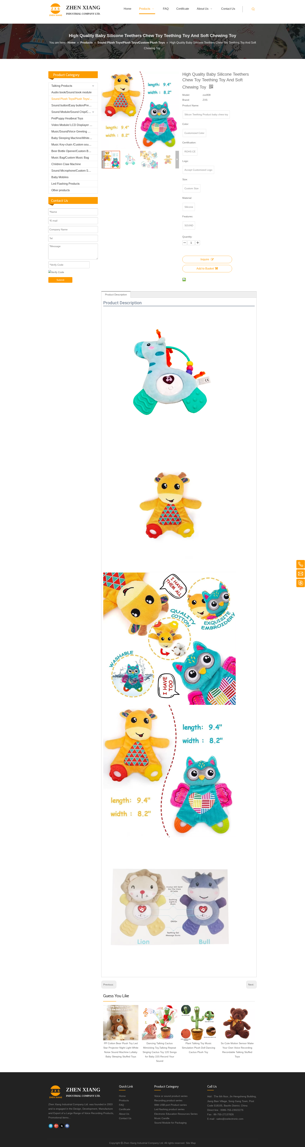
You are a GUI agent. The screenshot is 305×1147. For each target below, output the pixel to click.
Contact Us (125, 1118)
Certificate (124, 1109)
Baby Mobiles (59, 177)
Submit (60, 280)
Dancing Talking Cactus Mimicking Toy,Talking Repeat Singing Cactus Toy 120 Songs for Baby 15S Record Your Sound (160, 1052)
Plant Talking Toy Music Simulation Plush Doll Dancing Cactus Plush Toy (198, 1048)
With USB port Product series (170, 1104)
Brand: (186, 99)
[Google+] (56, 1126)
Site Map (191, 1143)
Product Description (116, 294)
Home (122, 1096)
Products (124, 1100)
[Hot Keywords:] (253, 9)
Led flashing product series (169, 1109)
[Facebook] (67, 1126)
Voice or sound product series (170, 1096)
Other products (60, 190)
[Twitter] (61, 1126)
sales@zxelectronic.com (229, 1118)
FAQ (121, 1104)
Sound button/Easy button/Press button (74, 105)
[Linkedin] (51, 1126)
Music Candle (161, 1118)
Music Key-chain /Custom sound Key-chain (74, 144)
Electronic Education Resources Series (176, 1113)
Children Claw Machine (66, 164)
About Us (124, 1113)
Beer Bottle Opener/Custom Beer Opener (74, 151)
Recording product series (168, 1100)
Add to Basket (205, 268)
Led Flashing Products (65, 183)
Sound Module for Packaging (170, 1122)
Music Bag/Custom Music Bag (70, 157)
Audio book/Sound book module (71, 92)
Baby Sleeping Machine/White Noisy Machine (74, 138)
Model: (186, 94)
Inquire (205, 259)
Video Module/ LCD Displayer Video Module (74, 124)
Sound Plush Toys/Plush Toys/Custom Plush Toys (74, 98)
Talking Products (61, 85)
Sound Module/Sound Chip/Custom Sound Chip (74, 111)
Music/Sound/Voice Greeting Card (72, 131)
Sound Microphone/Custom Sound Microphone (74, 170)
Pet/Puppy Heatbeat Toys (67, 118)
